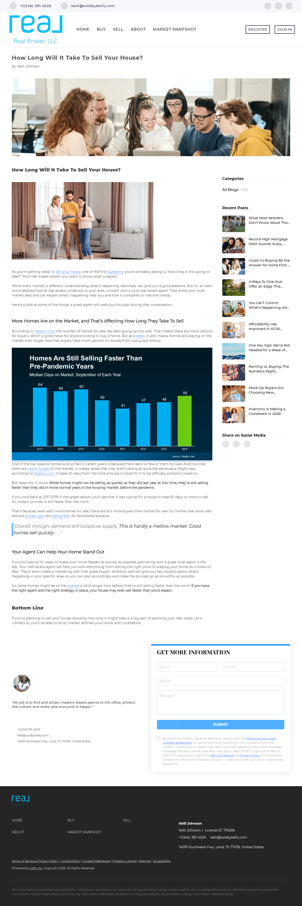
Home (83, 29)
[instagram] (289, 5)
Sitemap (145, 861)
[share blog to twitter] (236, 444)
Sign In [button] (284, 29)
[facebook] (267, 5)
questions (116, 272)
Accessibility (162, 861)
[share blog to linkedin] (247, 444)
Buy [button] (101, 29)
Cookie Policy (70, 861)
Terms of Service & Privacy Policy (35, 861)
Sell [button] (118, 29)
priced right (35, 516)
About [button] (138, 29)
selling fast (61, 516)
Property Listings (124, 861)
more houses (38, 469)
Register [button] (257, 29)
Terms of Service (221, 755)
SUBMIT (220, 724)
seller (140, 336)
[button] (39, 820)
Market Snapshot (174, 29)
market (73, 586)
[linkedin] (278, 5)
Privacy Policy (250, 755)
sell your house (68, 272)
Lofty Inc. (36, 868)
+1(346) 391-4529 (28, 729)
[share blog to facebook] (225, 444)
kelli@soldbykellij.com (33, 735)
